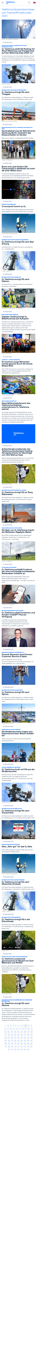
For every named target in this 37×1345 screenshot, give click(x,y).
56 (28, 1041)
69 (12, 1046)
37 (25, 1035)
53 (18, 1041)
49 (5, 1041)
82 (28, 1049)
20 (29, 1029)
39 (31, 1035)
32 (8, 1035)
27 (21, 1032)
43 (15, 1038)
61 (15, 1043)
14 (11, 1029)
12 (5, 1029)
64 (25, 1043)
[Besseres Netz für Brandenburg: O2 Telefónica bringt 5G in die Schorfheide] (18, 911)
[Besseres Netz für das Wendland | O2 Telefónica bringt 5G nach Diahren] (18, 270)
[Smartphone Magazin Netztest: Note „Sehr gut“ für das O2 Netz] (18, 837)
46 (25, 1038)
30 (31, 1032)
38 (28, 1035)
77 (12, 1049)
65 (28, 1043)
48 (31, 1038)
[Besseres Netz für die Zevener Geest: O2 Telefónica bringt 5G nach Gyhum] (18, 685)
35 (18, 1035)
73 (25, 1046)
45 (21, 1038)
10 (28, 1026)
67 (6, 1046)
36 (21, 1035)
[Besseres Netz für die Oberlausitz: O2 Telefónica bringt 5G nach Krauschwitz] (18, 801)
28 (25, 1032)
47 (28, 1038)
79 (18, 1049)
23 (8, 1032)
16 (16, 1029)
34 (15, 1035)
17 (19, 1029)
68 (9, 1046)
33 (12, 1035)
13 (8, 1029)
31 (5, 1035)
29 (28, 1032)
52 (15, 1041)
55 (25, 1041)
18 (22, 1029)
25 (15, 1032)
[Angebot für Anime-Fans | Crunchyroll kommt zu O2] (18, 197)
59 (9, 1043)
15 (14, 1029)
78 (15, 1049)
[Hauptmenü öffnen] (2, 2)
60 (12, 1043)
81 (24, 1049)
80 (22, 1049)
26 (18, 1032)
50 (9, 1041)
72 (21, 1046)
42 (12, 1038)
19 (25, 1029)
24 (12, 1032)
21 (31, 1029)
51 (12, 1041)
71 (18, 1046)
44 (18, 1038)
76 (9, 1049)
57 (31, 1041)
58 (5, 1043)
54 (21, 1041)
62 (18, 1043)
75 (31, 1046)
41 (8, 1038)
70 (15, 1046)
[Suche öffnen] (29, 2)
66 (31, 1043)
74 (28, 1046)
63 (21, 1043)
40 (5, 1038)
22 (5, 1032)
